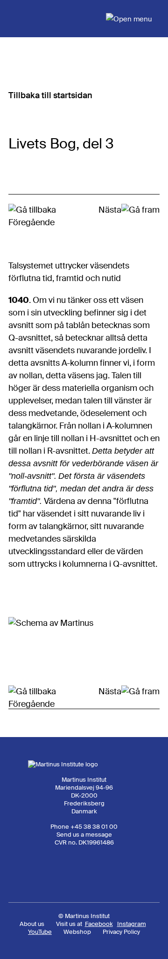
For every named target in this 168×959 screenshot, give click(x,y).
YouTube (40, 932)
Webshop (77, 932)
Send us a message (84, 834)
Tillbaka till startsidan (50, 95)
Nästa (109, 209)
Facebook (99, 924)
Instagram (131, 924)
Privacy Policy (121, 932)
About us (32, 924)
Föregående (31, 222)
